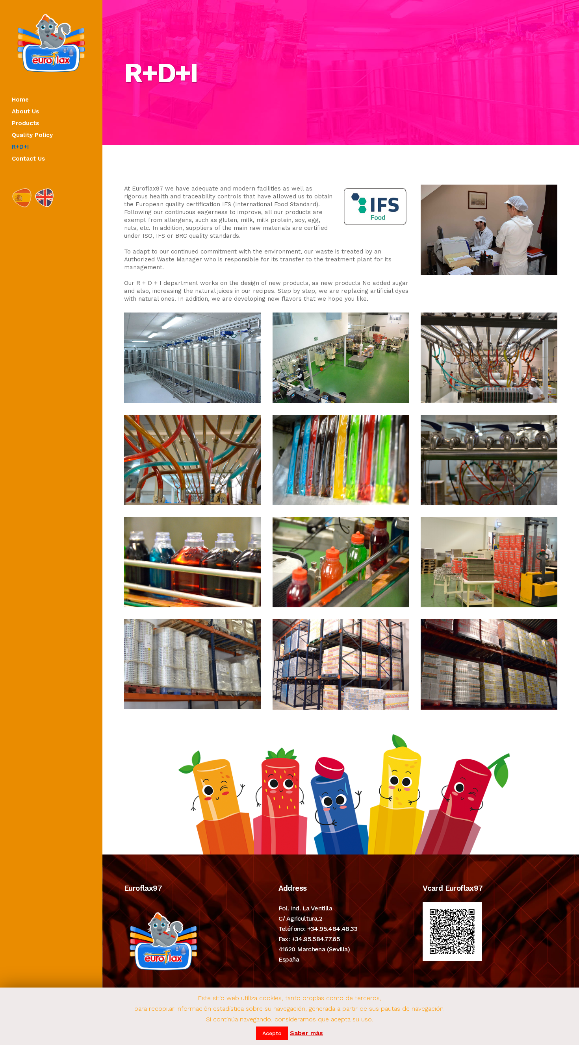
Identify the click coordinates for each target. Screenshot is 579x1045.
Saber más (306, 1033)
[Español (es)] (22, 197)
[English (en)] (45, 197)
